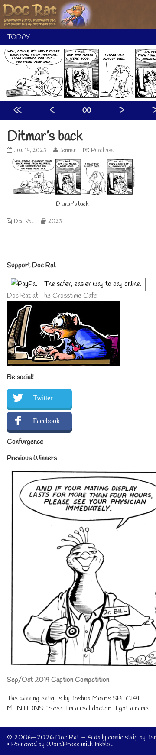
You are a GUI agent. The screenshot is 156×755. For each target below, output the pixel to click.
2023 (55, 221)
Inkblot (103, 744)
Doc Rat (24, 221)
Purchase (102, 150)
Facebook (46, 420)
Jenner (67, 150)
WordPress (62, 744)
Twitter (42, 398)
